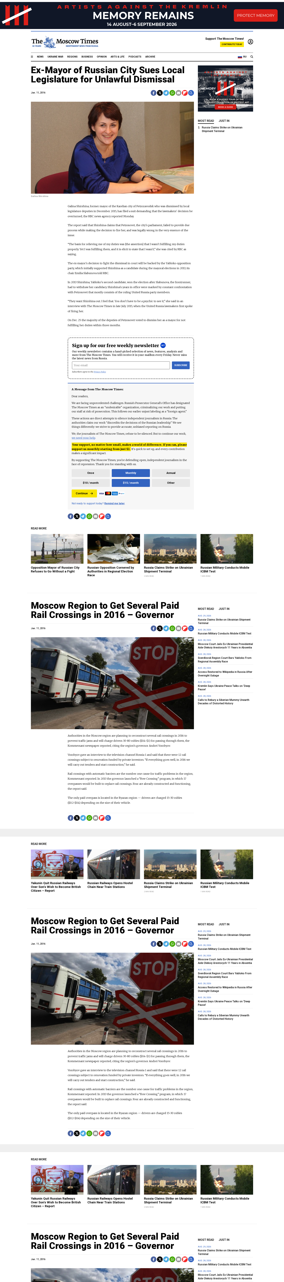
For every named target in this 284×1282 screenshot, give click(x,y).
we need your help (83, 437)
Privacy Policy (100, 372)
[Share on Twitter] (160, 93)
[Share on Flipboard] (185, 93)
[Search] (251, 57)
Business (87, 56)
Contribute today (232, 44)
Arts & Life (118, 56)
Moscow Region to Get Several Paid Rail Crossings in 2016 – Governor (105, 610)
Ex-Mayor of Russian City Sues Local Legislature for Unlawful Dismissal (108, 75)
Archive (150, 56)
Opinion (102, 56)
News (40, 56)
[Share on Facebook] (153, 93)
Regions (72, 56)
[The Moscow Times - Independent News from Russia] (64, 42)
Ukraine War (55, 56)
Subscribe (180, 365)
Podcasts (135, 56)
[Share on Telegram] (166, 93)
